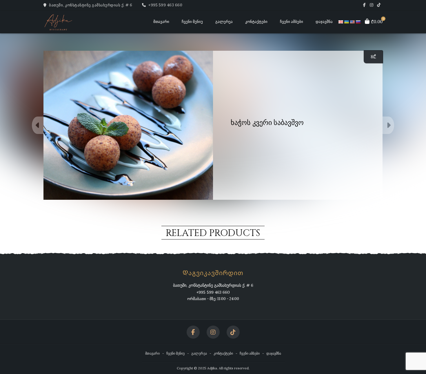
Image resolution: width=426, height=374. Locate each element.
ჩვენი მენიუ (192, 21)
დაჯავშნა (324, 21)
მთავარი (161, 21)
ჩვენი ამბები (291, 21)
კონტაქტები (256, 21)
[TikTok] (379, 5)
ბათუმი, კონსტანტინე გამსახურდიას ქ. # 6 (90, 5)
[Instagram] (371, 5)
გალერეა (224, 21)
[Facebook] (364, 5)
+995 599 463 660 (165, 5)
